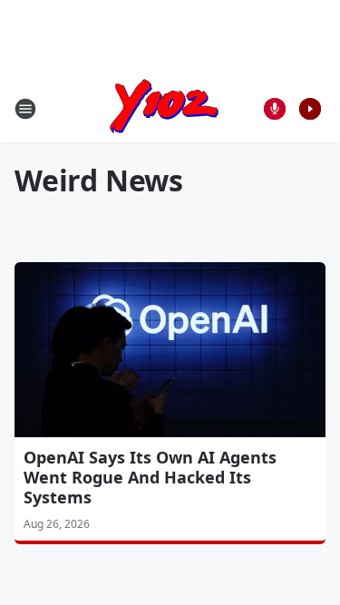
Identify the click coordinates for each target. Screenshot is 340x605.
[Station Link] (164, 108)
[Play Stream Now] (310, 109)
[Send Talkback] (275, 109)
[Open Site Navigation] (25, 109)
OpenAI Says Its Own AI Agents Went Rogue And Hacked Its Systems (150, 477)
